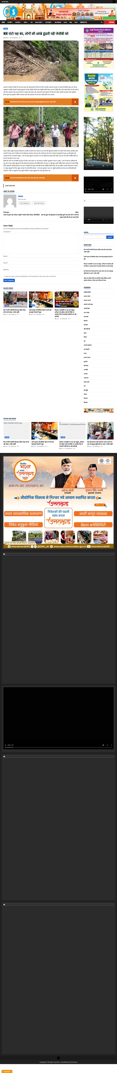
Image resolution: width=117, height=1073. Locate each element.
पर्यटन (76, 22)
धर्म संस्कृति (48, 22)
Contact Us (83, 22)
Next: (60, 214)
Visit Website (24, 203)
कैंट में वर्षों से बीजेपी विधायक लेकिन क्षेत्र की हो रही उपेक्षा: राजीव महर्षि (14, 311)
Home (3, 22)
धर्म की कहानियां (88, 345)
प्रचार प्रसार (87, 357)
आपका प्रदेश (38, 22)
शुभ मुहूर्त (86, 390)
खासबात (86, 325)
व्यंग (32, 22)
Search (86, 232)
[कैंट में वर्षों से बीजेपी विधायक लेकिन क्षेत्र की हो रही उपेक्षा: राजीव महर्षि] (15, 299)
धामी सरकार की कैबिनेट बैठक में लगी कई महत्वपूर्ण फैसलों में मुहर (40, 311)
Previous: (21, 213)
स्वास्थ (65, 22)
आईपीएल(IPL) (87, 292)
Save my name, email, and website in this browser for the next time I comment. (30, 276)
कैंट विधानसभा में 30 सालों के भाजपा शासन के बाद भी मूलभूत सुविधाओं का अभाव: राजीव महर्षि (98, 272)
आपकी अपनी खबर (88, 304)
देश (84, 341)
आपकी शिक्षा (87, 308)
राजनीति (9, 22)
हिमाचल (86, 402)
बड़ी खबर (86, 365)
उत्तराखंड (5, 28)
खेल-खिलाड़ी (58, 22)
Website (6, 270)
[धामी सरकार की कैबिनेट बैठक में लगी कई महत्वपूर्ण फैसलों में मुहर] (41, 299)
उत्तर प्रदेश (86, 312)
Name (5, 256)
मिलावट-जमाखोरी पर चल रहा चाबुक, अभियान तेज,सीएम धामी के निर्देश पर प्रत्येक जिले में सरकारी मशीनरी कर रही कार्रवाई (65, 313)
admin (7, 38)
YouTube (111, 22)
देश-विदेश (17, 22)
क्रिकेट (86, 321)
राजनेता (86, 374)
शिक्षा (71, 22)
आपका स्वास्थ (87, 300)
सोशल (25, 22)
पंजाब (85, 353)
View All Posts (39, 203)
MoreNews (64, 1062)
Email (5, 263)
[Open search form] (101, 22)
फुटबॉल (86, 361)
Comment (7, 232)
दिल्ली (85, 337)
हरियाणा (86, 398)
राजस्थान (86, 378)
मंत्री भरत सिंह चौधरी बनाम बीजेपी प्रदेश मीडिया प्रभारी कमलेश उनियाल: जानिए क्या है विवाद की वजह (97, 279)
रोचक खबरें (86, 382)
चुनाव (85, 333)
